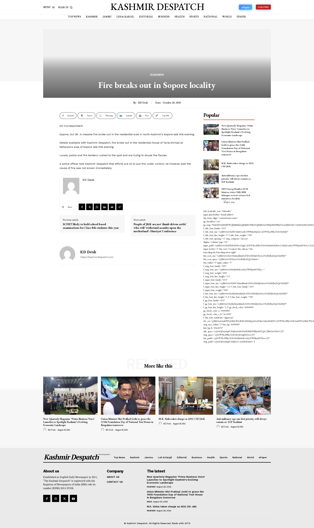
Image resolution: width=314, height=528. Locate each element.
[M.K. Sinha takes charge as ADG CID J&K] (211, 164)
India (149, 502)
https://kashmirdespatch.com (96, 257)
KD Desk (143, 102)
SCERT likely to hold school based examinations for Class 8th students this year (91, 225)
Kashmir (157, 74)
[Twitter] (89, 207)
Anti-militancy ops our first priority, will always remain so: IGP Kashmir (236, 178)
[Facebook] (82, 207)
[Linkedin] (104, 207)
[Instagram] (55, 498)
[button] (66, 7)
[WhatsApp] (97, 207)
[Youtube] (73, 498)
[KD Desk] (67, 254)
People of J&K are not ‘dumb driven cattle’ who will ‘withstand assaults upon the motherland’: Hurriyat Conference (160, 227)
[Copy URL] (119, 207)
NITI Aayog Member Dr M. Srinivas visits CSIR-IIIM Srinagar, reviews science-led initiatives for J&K (235, 193)
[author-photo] (45, 430)
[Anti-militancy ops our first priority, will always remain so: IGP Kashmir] (211, 178)
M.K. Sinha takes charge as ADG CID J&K (182, 419)
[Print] (112, 207)
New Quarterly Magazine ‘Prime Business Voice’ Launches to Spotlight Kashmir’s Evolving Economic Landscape (237, 130)
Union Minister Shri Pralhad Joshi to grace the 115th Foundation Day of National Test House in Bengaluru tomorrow (235, 148)
